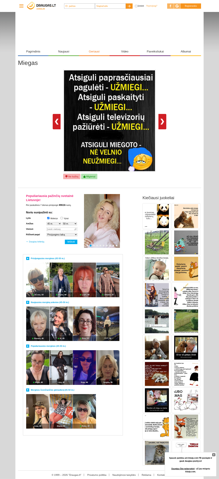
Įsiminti (141, 6)
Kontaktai (162, 475)
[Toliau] (162, 121)
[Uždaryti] (213, 454)
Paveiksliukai (155, 51)
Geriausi (94, 51)
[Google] (177, 6)
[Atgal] (57, 121)
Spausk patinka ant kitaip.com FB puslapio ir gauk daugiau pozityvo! (190, 459)
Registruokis (191, 6)
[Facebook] (170, 6)
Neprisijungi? (151, 6)
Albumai (186, 51)
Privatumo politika (96, 475)
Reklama (146, 475)
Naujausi (63, 51)
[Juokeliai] (45, 6)
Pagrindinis (33, 51)
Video (124, 51)
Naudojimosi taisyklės (124, 475)
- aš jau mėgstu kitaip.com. (190, 470)
